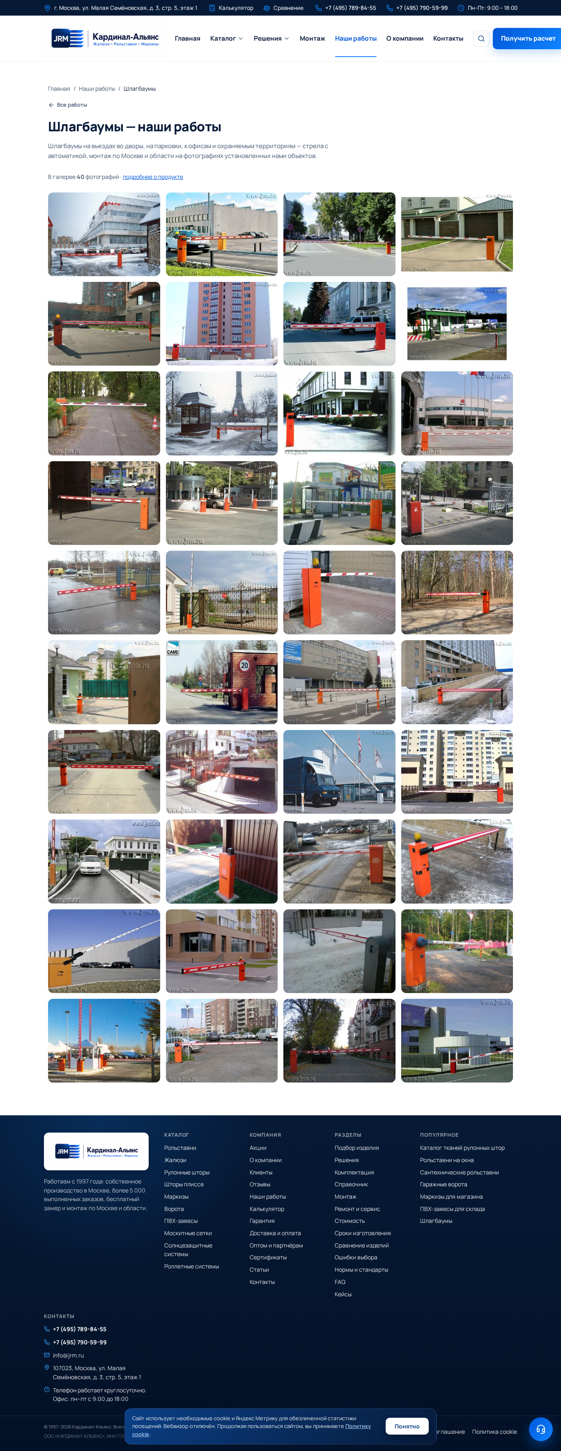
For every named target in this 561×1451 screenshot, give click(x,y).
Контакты (448, 38)
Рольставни (180, 1147)
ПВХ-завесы (181, 1220)
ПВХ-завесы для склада (452, 1209)
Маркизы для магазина (451, 1196)
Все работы (72, 104)
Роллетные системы (191, 1266)
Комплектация (354, 1172)
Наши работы (356, 38)
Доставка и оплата (275, 1233)
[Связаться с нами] (541, 1429)
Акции (258, 1147)
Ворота (174, 1209)
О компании (404, 38)
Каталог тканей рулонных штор (462, 1147)
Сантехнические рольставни (459, 1172)
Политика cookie (494, 1431)
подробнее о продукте (153, 177)
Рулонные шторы (186, 1172)
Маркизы (176, 1196)
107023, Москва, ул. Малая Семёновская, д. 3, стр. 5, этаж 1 (97, 1372)
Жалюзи (175, 1160)
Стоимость (350, 1220)
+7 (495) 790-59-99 (80, 1342)
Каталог (223, 38)
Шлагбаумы (436, 1220)
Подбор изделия (357, 1147)
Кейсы (343, 1294)
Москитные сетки (188, 1233)
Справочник (351, 1184)
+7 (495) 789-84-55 (79, 1329)
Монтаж (312, 38)
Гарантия (262, 1220)
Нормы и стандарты (361, 1269)
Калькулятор (267, 1209)
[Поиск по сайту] (481, 38)
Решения (268, 38)
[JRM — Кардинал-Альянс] (104, 38)
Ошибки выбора (356, 1257)
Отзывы (260, 1184)
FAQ (340, 1282)
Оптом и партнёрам (276, 1245)
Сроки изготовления (363, 1233)
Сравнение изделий (362, 1245)
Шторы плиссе (184, 1184)
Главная (187, 38)
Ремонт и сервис (357, 1209)
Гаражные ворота (443, 1184)
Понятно (407, 1426)
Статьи (259, 1269)
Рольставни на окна (447, 1160)
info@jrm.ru (68, 1355)
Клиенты (261, 1172)
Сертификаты (268, 1257)
